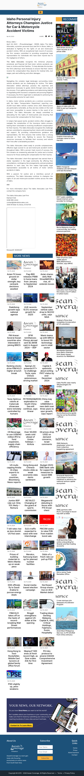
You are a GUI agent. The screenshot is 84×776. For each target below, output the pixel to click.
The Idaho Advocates (15, 62)
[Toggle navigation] (40, 12)
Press (75, 750)
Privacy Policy (70, 773)
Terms (59, 773)
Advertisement (73, 753)
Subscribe (45, 758)
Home (75, 748)
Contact (74, 755)
